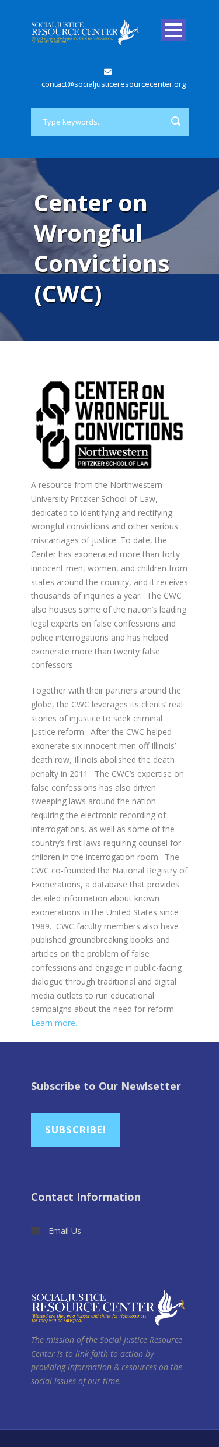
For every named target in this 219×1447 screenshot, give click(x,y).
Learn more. (54, 1022)
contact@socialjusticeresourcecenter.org (113, 84)
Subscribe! (75, 1129)
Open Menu (173, 30)
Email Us (64, 1230)
